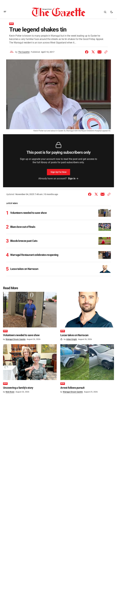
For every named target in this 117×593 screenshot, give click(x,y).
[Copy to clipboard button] (105, 52)
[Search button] (105, 12)
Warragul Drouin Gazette (15, 339)
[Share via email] (99, 52)
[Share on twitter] (93, 52)
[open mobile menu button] (5, 12)
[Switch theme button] (111, 12)
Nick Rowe (10, 392)
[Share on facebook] (87, 52)
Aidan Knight (71, 339)
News (11, 23)
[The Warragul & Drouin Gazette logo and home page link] (58, 12)
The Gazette (24, 52)
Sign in (71, 178)
